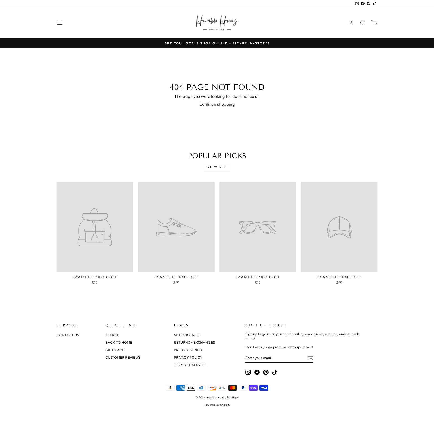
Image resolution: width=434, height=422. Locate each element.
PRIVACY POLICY (188, 357)
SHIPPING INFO (186, 335)
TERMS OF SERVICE (190, 365)
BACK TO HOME (118, 342)
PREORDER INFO (188, 350)
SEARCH (112, 335)
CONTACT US (68, 335)
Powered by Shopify (216, 404)
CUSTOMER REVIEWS (122, 357)
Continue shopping (217, 104)
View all (217, 167)
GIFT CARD (115, 350)
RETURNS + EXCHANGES (194, 342)
